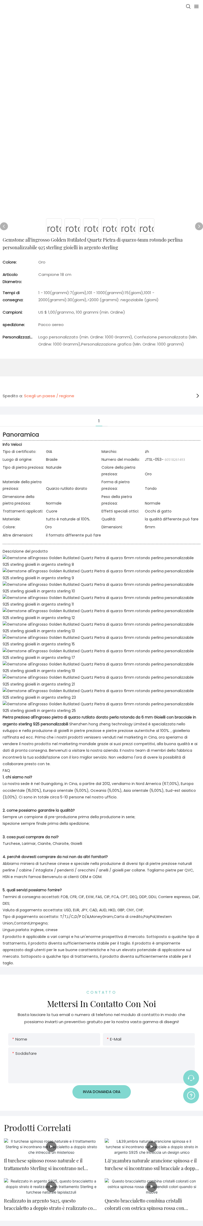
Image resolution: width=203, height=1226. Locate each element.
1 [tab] (99, 421)
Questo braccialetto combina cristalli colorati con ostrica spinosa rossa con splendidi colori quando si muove (144, 1205)
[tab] (105, 417)
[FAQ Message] (191, 1094)
